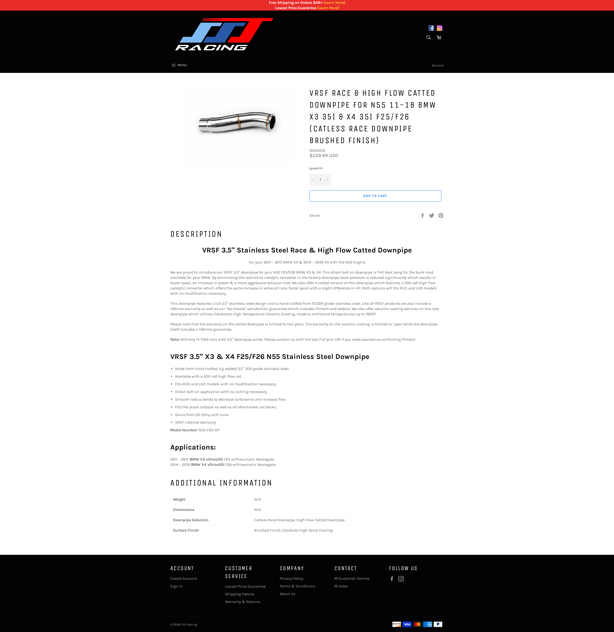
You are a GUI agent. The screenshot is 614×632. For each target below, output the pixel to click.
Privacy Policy (291, 578)
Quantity (316, 168)
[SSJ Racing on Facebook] (431, 28)
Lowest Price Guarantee (245, 586)
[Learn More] (334, 2)
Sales (343, 586)
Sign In (176, 586)
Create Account (183, 578)
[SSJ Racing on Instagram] (440, 28)
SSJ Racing (189, 624)
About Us (287, 593)
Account (438, 65)
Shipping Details (239, 594)
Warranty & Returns (242, 601)
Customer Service (353, 578)
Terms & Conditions (297, 586)
